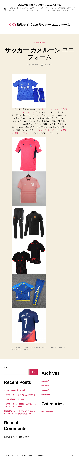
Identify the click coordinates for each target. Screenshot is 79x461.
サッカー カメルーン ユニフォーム (39, 54)
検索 (5, 367)
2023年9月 (45, 381)
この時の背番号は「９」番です (16, 399)
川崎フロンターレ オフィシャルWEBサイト (20, 395)
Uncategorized (39, 42)
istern (36, 65)
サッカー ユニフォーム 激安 (54, 109)
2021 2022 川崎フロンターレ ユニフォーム (39, 5)
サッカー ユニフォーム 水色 (23, 347)
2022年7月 (45, 390)
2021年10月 (45, 395)
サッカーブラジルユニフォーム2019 (46, 347)
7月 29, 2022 (48, 65)
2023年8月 (45, 386)
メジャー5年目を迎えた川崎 (14, 390)
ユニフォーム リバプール (23, 112)
